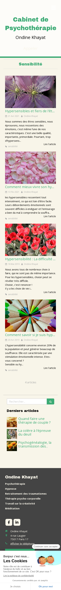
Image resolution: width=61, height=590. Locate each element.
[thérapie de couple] (12, 422)
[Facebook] (8, 522)
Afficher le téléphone (22, 543)
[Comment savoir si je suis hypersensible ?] (30, 316)
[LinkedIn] (17, 522)
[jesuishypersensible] (30, 168)
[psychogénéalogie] (12, 446)
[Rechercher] (50, 401)
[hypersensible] (30, 92)
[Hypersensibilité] (30, 240)
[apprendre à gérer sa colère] (12, 434)
